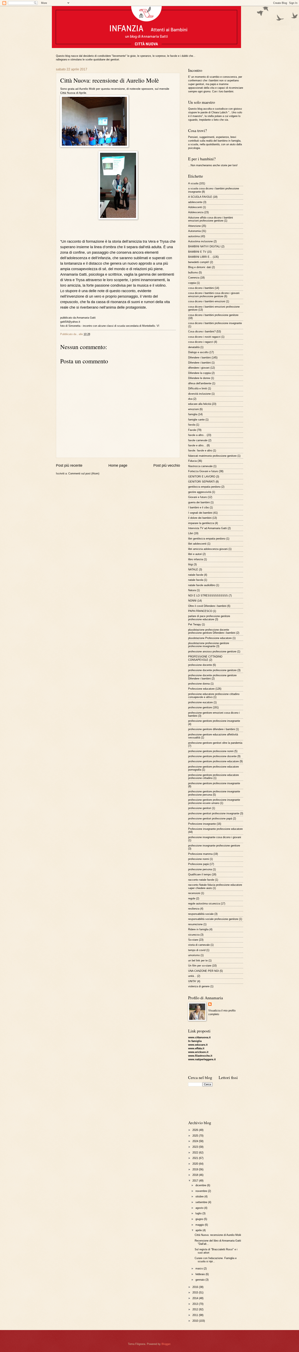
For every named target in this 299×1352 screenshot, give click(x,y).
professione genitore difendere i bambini (211, 729)
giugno (199, 1219)
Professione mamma (200, 853)
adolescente (195, 202)
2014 (195, 1298)
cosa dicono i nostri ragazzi (204, 336)
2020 (195, 1163)
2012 (195, 1309)
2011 (195, 1315)
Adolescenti (195, 207)
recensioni (194, 893)
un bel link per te (198, 960)
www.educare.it (197, 1044)
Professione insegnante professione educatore (215, 828)
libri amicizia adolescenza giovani (208, 548)
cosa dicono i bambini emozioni (206, 301)
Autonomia (194, 231)
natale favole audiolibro (201, 585)
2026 (195, 1129)
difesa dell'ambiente (199, 383)
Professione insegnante (202, 823)
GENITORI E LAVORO (201, 476)
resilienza (193, 908)
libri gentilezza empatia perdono (206, 538)
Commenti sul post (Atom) (83, 473)
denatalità (194, 347)
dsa (190, 398)
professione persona (200, 869)
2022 (195, 1152)
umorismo (194, 955)
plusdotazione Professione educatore (210, 638)
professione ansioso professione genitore (212, 651)
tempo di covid (196, 950)
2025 (195, 1135)
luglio (198, 1213)
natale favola (195, 579)
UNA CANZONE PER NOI (203, 970)
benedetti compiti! (198, 262)
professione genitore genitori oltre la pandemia (215, 742)
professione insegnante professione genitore (214, 845)
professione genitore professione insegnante (214, 720)
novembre (201, 1191)
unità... (192, 975)
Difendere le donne (199, 378)
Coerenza (193, 277)
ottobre (199, 1196)
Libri (190, 533)
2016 (195, 1287)
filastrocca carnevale (200, 466)
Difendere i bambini (199, 357)
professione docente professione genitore (212, 670)
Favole (192, 429)
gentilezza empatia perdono (204, 486)
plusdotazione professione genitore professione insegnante (208, 645)
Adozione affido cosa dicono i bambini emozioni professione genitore (210, 219)
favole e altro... (197, 445)
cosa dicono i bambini (201, 287)
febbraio (200, 1274)
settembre (201, 1202)
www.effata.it (196, 1048)
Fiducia (192, 460)
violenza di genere (199, 986)
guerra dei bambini (199, 502)
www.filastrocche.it (200, 1055)
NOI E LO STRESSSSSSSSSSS (208, 595)
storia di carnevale (199, 944)
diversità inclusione (199, 393)
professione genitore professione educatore (213, 761)
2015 (195, 1292)
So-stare (193, 939)
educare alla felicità (199, 403)
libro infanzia (195, 559)
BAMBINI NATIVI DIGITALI (204, 246)
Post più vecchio (166, 465)
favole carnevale (197, 440)
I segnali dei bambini (200, 512)
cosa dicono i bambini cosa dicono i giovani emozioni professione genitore (213, 295)
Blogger (166, 1343)
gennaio (200, 1279)
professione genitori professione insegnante (213, 813)
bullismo (193, 272)
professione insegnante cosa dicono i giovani (214, 837)
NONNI (192, 600)
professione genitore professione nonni (211, 751)
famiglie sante (196, 419)
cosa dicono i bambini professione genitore (213, 315)
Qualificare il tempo (199, 874)
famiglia (192, 414)
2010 (195, 1320)
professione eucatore (200, 702)
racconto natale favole (201, 879)
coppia (192, 282)
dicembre (201, 1185)
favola (191, 424)
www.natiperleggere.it (202, 1059)
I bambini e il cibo (198, 507)
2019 (195, 1169)
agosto (199, 1207)
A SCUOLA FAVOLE (200, 196)
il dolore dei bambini (200, 517)
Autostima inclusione (200, 241)
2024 (195, 1141)
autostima (194, 236)
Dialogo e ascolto (198, 352)
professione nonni (198, 859)
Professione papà (198, 864)
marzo (199, 1268)
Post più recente (69, 465)
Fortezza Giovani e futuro (203, 471)
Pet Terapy (194, 624)
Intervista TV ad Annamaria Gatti (207, 528)
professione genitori (199, 808)
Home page (117, 465)
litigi (190, 564)
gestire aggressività (199, 492)
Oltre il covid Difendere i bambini (207, 605)
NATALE (193, 569)
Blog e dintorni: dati (199, 267)
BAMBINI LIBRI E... (200, 256)
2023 (195, 1146)
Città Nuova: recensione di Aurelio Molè (218, 1234)
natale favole (195, 574)
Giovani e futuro (197, 497)
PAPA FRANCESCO (200, 611)
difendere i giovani (199, 367)
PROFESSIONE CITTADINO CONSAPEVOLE (205, 658)
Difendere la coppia (199, 373)
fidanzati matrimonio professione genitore (212, 455)
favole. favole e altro (200, 450)
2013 (195, 1303)
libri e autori (195, 554)
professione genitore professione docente (212, 756)
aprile (199, 1230)
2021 (195, 1158)
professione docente (200, 664)
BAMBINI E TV (197, 251)
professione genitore (200, 707)
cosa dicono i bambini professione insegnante (215, 323)
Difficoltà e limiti (197, 388)
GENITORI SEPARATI (201, 481)
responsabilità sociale (201, 913)
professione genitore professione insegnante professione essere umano (214, 801)
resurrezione (195, 924)
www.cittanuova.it (199, 1037)
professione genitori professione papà (210, 818)
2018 (195, 1174)
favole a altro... (197, 435)
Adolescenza (195, 212)
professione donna (199, 683)
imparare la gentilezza (201, 523)
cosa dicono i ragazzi (200, 341)
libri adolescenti (197, 543)
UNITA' (192, 981)
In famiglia (195, 1041)
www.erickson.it (198, 1052)
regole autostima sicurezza (204, 903)
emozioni (193, 409)
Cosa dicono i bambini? (202, 331)
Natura (192, 590)
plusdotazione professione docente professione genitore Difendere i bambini (211, 631)
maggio (200, 1224)
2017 (195, 1180)
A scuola (193, 183)
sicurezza (194, 934)
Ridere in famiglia (198, 929)
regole (191, 898)
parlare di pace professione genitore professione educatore (209, 618)
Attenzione (194, 225)
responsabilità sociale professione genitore (213, 919)
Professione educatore (201, 688)
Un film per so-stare (199, 965)
